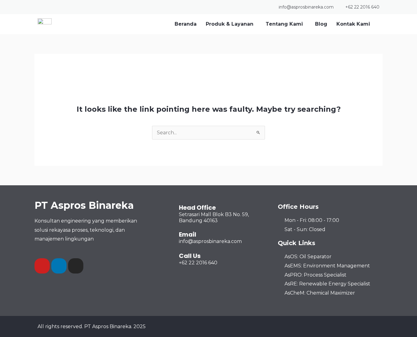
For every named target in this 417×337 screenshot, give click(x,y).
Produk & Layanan (229, 24)
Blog (321, 24)
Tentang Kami (284, 24)
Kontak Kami (353, 24)
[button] (231, 24)
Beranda (186, 24)
